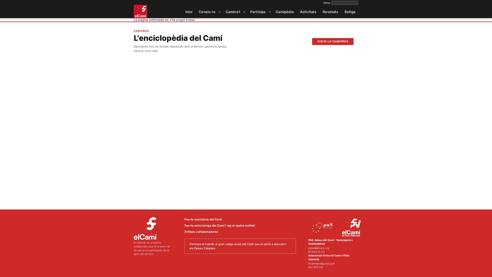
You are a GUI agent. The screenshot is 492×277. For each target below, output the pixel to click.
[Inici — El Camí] (140, 11)
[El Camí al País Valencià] (352, 227)
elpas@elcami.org (318, 247)
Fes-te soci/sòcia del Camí (203, 219)
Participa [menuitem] (258, 12)
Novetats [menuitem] (330, 12)
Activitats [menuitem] (308, 12)
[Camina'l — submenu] (244, 12)
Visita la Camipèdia (332, 41)
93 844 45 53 (316, 251)
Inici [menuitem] (189, 12)
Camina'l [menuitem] (233, 12)
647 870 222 (315, 267)
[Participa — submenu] (270, 12)
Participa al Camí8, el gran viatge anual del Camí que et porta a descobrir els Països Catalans (238, 246)
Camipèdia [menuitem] (285, 12)
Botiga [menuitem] (350, 12)
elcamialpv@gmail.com (321, 263)
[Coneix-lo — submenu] (219, 12)
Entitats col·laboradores (201, 232)
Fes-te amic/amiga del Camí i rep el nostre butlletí (219, 225)
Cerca (326, 3)
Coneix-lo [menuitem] (207, 12)
